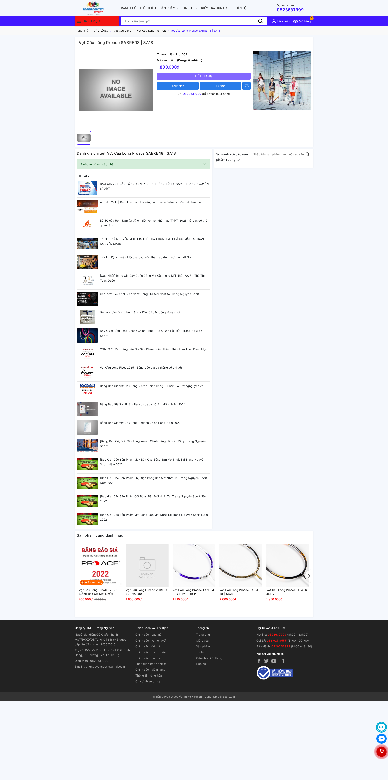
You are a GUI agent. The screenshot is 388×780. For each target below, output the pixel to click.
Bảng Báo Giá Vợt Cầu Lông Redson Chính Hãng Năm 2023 (140, 422)
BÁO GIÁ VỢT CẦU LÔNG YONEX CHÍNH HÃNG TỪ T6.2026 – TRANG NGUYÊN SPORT (154, 186)
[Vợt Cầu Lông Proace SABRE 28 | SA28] (240, 565)
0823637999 (290, 8)
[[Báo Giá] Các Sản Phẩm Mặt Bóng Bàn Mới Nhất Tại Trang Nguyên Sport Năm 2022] (87, 519)
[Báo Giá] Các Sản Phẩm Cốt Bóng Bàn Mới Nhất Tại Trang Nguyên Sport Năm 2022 (153, 499)
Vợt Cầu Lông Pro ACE (151, 30)
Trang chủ (127, 8)
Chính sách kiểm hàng (150, 669)
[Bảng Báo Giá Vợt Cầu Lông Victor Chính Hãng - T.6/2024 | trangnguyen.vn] (87, 391)
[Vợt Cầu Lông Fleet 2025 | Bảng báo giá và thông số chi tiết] (87, 372)
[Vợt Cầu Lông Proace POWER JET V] (287, 565)
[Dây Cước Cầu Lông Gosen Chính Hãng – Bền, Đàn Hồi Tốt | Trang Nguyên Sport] (87, 335)
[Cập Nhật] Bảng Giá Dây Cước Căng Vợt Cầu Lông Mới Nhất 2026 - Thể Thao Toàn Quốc (153, 278)
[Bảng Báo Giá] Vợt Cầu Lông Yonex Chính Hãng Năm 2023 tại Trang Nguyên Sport (153, 443)
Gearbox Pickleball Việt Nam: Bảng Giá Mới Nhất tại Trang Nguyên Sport (149, 294)
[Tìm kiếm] (261, 21)
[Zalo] (381, 727)
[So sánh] (246, 86)
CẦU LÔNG (101, 30)
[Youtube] (273, 660)
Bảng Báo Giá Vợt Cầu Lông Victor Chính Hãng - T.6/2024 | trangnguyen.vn (151, 386)
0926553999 (280, 646)
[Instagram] (281, 660)
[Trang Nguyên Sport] (282, 80)
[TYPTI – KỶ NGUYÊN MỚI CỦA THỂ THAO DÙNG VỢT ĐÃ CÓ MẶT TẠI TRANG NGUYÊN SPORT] (87, 243)
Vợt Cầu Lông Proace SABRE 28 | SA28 (239, 592)
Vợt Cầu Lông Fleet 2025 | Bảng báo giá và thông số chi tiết (141, 367)
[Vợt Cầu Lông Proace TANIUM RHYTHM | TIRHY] (194, 565)
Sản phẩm (168, 8)
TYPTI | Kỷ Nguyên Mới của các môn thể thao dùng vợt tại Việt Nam (146, 257)
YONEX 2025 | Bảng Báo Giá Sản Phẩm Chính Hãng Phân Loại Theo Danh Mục (153, 349)
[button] (308, 576)
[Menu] (79, 21)
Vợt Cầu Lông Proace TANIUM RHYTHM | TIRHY (193, 592)
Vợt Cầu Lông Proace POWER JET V (286, 592)
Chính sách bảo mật (149, 634)
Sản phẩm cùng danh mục (100, 535)
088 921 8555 (277, 640)
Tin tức (188, 8)
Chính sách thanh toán (150, 652)
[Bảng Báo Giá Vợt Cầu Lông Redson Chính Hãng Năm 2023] (87, 427)
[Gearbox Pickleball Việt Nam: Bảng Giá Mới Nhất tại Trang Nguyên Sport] (87, 299)
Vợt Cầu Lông (122, 30)
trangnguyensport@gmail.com (104, 666)
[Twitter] (266, 660)
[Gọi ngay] (381, 752)
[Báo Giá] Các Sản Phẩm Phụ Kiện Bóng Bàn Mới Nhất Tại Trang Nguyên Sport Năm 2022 (153, 480)
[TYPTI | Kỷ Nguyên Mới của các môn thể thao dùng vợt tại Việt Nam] (87, 262)
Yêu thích (177, 86)
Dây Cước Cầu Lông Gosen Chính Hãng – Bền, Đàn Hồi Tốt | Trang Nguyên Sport (151, 333)
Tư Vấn (221, 86)
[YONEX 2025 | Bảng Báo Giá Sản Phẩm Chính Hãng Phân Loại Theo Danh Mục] (87, 354)
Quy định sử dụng (147, 681)
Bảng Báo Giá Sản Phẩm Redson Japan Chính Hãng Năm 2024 (143, 404)
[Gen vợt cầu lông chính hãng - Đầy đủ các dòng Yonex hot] (87, 317)
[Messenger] (381, 739)
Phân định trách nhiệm (150, 663)
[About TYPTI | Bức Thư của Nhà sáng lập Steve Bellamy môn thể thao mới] (87, 207)
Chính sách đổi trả (147, 646)
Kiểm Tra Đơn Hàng (216, 8)
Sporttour (229, 696)
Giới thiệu (148, 8)
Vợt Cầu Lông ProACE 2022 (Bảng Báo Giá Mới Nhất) (98, 592)
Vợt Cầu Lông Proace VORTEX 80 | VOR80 (146, 592)
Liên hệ (240, 8)
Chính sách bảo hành (149, 658)
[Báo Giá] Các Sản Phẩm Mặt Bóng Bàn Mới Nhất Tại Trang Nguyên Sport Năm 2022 (154, 517)
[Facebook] (259, 660)
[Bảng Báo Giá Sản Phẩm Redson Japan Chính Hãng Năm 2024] (87, 409)
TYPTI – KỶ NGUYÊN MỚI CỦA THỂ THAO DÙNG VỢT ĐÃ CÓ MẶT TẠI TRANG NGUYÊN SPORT (153, 241)
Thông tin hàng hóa (148, 675)
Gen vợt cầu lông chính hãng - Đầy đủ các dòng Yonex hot (140, 312)
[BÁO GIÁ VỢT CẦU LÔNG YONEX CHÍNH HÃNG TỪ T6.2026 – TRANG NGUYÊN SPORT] (87, 188)
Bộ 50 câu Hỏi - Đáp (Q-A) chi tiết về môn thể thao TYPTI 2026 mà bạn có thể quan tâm (153, 223)
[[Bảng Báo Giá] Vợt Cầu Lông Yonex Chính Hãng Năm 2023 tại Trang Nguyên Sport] (87, 446)
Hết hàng (203, 76)
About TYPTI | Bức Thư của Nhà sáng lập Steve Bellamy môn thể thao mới (150, 202)
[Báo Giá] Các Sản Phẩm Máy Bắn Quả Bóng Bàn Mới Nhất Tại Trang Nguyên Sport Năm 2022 (152, 462)
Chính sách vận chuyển (151, 640)
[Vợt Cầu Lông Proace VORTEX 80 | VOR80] (147, 565)
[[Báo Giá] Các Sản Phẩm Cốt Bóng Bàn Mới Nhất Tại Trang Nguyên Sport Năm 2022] (87, 501)
